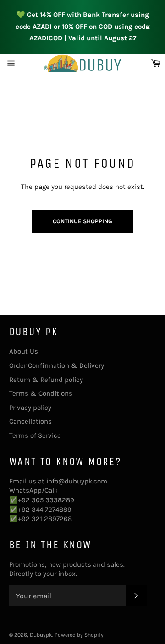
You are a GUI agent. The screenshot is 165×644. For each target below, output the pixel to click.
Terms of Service (35, 435)
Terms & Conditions (40, 393)
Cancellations (30, 421)
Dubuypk (41, 635)
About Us (23, 351)
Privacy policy (30, 407)
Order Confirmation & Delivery (56, 365)
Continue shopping (82, 221)
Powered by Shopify (79, 635)
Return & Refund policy (46, 380)
